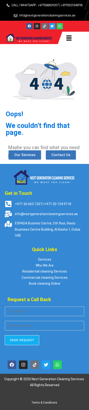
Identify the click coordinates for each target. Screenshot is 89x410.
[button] (69, 38)
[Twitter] (52, 26)
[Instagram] (37, 26)
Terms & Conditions (45, 402)
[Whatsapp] (60, 26)
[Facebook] (29, 26)
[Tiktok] (45, 26)
